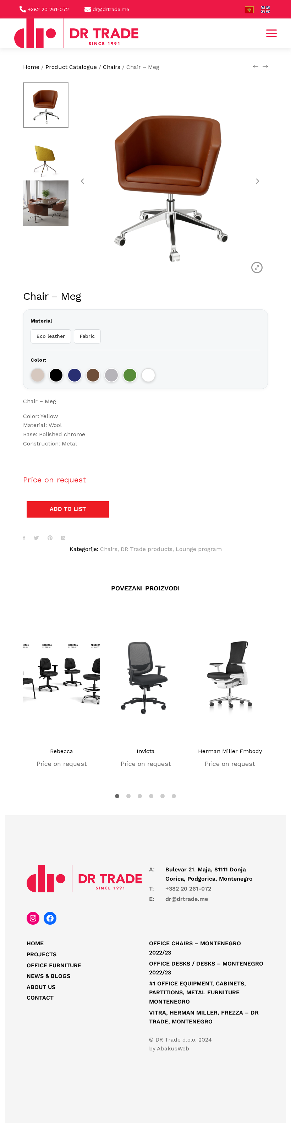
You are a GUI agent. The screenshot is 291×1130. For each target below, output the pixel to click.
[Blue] (74, 375)
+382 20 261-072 (188, 888)
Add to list (68, 508)
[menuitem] (253, 9)
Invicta (146, 751)
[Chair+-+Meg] (36, 538)
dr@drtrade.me (186, 899)
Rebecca (61, 751)
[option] (45, 106)
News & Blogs (48, 976)
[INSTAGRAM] (33, 918)
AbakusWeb (173, 1048)
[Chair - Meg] (24, 538)
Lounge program (199, 549)
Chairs (108, 549)
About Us (41, 987)
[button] (271, 33)
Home (35, 943)
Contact (40, 997)
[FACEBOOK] (50, 918)
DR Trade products (146, 549)
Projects (41, 954)
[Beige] (38, 375)
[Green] (130, 375)
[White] (148, 375)
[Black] (56, 375)
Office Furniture (54, 965)
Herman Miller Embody (230, 751)
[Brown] (93, 375)
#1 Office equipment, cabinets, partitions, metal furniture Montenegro (197, 992)
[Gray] (111, 375)
